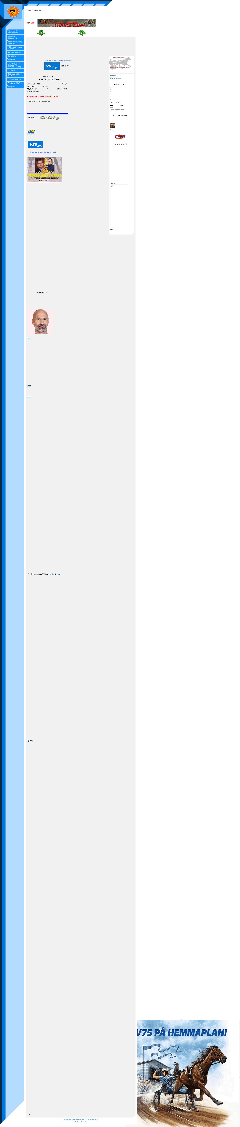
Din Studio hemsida (80, 1122)
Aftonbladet (55, 574)
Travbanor (11, 70)
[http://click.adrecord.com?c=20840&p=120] (119, 206)
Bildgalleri (11, 60)
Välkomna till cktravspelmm (13, 32)
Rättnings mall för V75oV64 (14, 75)
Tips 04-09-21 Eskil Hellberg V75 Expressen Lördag (14, 65)
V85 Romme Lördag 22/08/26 (15, 42)
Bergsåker (113, 75)
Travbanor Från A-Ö (15, 83)
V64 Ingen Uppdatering (12, 37)
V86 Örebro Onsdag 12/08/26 (15, 48)
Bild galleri (12, 87)
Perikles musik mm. (14, 52)
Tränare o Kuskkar (14, 79)
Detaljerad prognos (115, 78)
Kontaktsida (12, 56)
